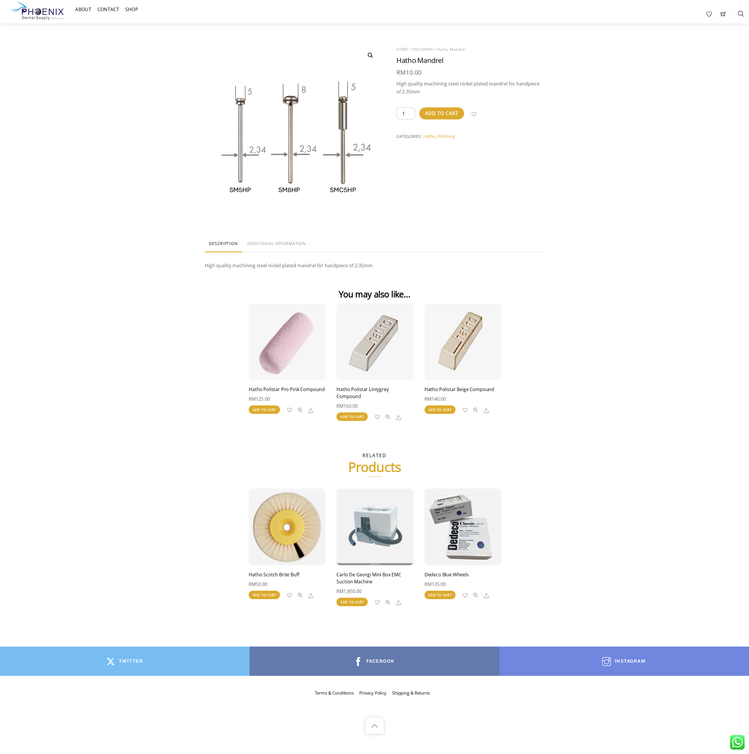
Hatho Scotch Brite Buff (274, 574)
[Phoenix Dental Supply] (37, 10)
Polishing (423, 49)
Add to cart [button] (264, 409)
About (83, 9)
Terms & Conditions (334, 693)
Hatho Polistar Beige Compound (459, 389)
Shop (131, 9)
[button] (370, 55)
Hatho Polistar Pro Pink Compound (287, 389)
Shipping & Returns (411, 693)
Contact (108, 9)
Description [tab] (223, 243)
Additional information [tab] (276, 243)
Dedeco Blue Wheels (447, 574)
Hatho (429, 136)
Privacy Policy (372, 693)
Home (402, 49)
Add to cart (441, 113)
